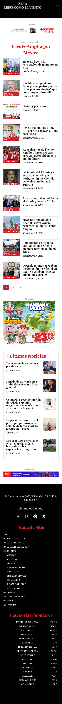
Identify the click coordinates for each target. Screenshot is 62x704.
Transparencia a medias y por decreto (22, 365)
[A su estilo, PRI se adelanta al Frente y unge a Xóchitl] (11, 203)
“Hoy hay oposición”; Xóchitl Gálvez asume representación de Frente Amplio (39, 224)
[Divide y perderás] (11, 111)
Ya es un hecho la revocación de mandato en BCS (40, 64)
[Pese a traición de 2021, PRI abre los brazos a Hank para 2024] (11, 132)
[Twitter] (43, 516)
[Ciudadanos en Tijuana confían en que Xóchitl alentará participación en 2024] (11, 247)
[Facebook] (18, 516)
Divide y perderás (34, 106)
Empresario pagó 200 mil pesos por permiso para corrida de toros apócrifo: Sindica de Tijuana (22, 424)
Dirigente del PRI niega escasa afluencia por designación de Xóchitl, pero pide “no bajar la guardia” (38, 178)
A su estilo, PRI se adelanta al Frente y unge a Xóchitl (40, 199)
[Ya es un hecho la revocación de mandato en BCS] (11, 66)
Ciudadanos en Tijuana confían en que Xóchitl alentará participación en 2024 (39, 247)
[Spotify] (35, 516)
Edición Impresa (8, 209)
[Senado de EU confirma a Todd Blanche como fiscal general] (49, 385)
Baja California (10, 254)
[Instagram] (26, 516)
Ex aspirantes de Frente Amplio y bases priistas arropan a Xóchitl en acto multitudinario (39, 154)
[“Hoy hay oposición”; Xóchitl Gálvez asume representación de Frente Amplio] (11, 224)
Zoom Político (8, 94)
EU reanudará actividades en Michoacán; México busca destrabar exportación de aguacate (22, 445)
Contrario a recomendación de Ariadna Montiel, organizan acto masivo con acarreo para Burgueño (23, 404)
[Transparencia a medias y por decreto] (49, 367)
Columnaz (10, 118)
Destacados (10, 161)
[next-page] (27, 287)
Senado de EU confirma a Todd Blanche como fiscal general (22, 384)
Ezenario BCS (11, 73)
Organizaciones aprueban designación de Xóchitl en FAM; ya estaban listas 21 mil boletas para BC (40, 270)
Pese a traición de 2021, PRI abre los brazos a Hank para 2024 (40, 131)
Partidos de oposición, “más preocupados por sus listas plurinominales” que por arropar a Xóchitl (40, 87)
